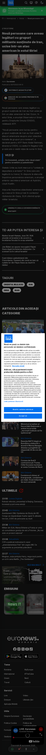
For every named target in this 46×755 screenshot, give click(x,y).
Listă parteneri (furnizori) (13, 401)
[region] (23, 377)
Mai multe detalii (18, 366)
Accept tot (23, 416)
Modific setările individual (23, 409)
